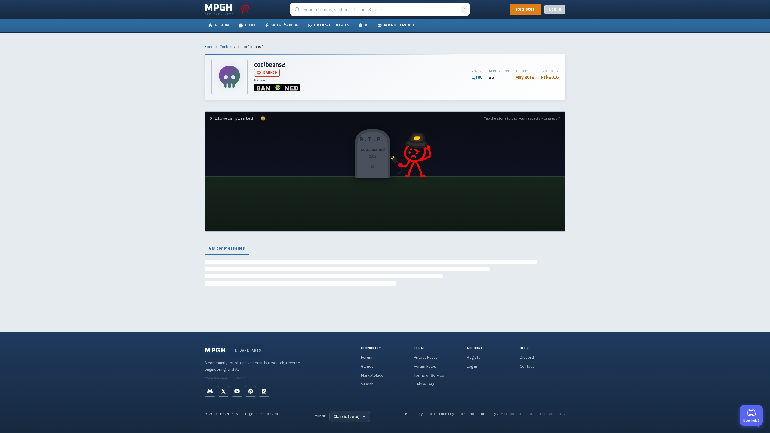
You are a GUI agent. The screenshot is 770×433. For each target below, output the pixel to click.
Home (209, 46)
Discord (527, 357)
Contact (527, 366)
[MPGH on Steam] (250, 391)
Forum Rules (425, 366)
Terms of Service (429, 375)
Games (367, 366)
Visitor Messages (227, 248)
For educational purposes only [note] (533, 413)
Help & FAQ (424, 384)
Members (227, 46)
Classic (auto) (346, 416)
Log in (555, 9)
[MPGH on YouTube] (237, 391)
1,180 (477, 77)
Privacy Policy (425, 357)
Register (525, 9)
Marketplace (372, 375)
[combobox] (380, 9)
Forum (366, 357)
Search (367, 384)
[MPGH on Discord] (210, 391)
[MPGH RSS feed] (264, 391)
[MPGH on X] (223, 391)
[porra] (245, 9)
